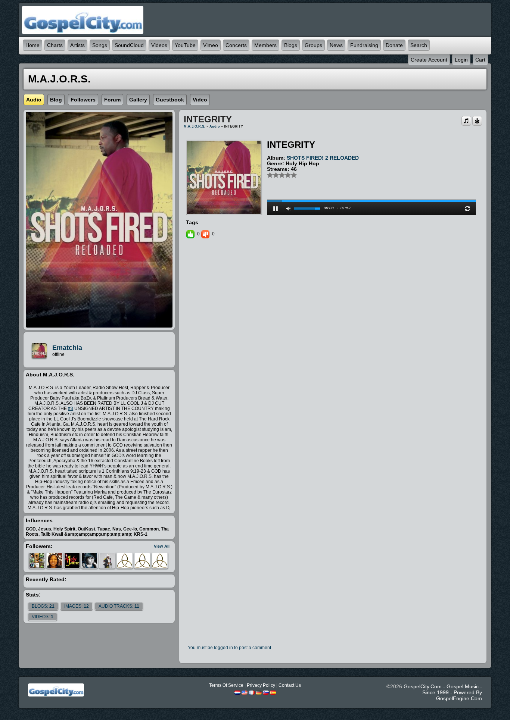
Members (265, 45)
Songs (99, 45)
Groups (313, 45)
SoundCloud (129, 45)
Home (32, 45)
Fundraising (364, 45)
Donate (394, 45)
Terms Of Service (226, 685)
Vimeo (210, 45)
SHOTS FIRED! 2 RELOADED (323, 158)
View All (162, 546)
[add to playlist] (466, 120)
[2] (273, 175)
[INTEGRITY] (224, 177)
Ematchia (67, 347)
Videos (159, 45)
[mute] (289, 209)
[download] (477, 120)
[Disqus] (333, 341)
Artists (77, 45)
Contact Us (290, 685)
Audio (214, 126)
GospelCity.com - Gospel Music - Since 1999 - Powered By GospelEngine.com (443, 692)
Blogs (290, 45)
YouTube (185, 45)
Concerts (236, 45)
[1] (270, 175)
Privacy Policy (261, 685)
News (336, 45)
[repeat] (467, 209)
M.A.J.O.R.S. (194, 126)
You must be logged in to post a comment (229, 647)
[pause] (276, 209)
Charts (55, 45)
